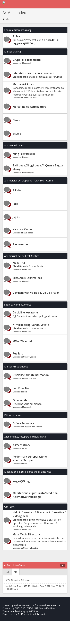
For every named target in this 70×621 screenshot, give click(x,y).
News (16, 120)
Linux (32, 519)
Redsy (22, 611)
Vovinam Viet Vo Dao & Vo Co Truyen (36, 293)
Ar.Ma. (17, 36)
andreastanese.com (51, 605)
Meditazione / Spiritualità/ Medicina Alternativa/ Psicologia (35, 495)
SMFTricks (33, 611)
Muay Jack (26, 63)
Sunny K (26, 357)
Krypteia (25, 157)
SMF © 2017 (32, 608)
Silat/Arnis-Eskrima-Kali (27, 278)
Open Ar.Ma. (20, 400)
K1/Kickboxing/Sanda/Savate (31, 325)
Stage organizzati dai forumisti (46, 76)
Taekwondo (20, 244)
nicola (33, 357)
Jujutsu (17, 217)
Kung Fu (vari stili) (24, 154)
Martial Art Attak (23, 84)
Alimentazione (22, 445)
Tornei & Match (37, 266)
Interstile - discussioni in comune (33, 73)
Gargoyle (26, 281)
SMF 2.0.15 (20, 608)
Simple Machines (47, 608)
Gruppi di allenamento (27, 60)
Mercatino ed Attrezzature (29, 107)
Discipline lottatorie (25, 312)
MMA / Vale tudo (23, 341)
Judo (15, 204)
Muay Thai (19, 263)
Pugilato (18, 353)
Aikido (17, 190)
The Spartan (37, 427)
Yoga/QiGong (21, 481)
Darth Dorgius (28, 172)
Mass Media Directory (26, 534)
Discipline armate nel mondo (31, 375)
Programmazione (33, 523)
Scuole (17, 134)
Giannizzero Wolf (29, 98)
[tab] (7, 572)
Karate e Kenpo (22, 229)
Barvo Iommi (27, 233)
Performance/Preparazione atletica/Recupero (30, 458)
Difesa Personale (23, 423)
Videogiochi (30, 526)
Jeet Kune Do (21, 388)
